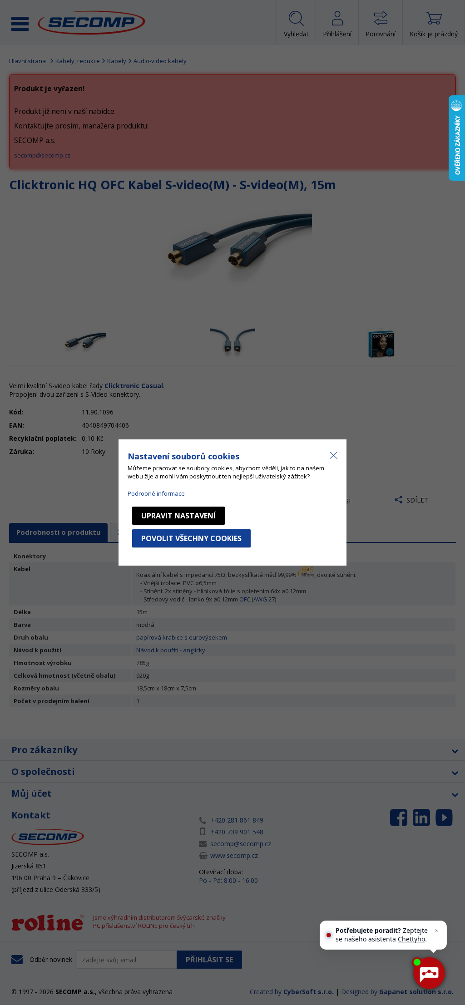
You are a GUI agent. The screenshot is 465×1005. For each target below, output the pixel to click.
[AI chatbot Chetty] (428, 973)
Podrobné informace (156, 493)
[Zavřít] (437, 930)
